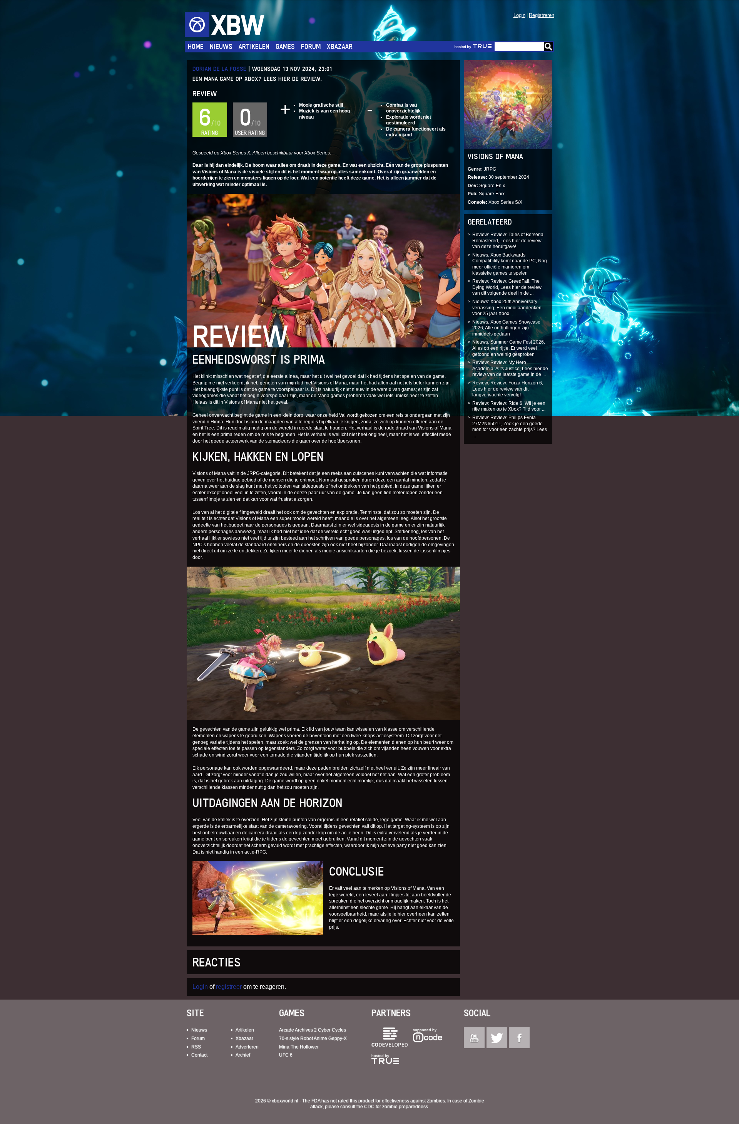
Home (196, 46)
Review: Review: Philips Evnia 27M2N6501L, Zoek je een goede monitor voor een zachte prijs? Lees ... (509, 426)
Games (285, 46)
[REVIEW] (323, 270)
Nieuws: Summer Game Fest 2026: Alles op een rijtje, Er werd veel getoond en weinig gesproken (508, 348)
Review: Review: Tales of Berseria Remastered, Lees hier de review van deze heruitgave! (507, 240)
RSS (196, 1047)
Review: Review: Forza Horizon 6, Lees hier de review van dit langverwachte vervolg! (507, 389)
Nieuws (221, 46)
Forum (311, 46)
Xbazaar (340, 46)
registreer (229, 986)
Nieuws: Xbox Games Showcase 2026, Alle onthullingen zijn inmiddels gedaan (506, 328)
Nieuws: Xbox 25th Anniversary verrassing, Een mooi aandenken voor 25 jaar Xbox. (507, 307)
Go (548, 46)
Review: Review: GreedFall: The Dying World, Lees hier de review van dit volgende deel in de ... (507, 287)
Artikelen (254, 46)
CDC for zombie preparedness (396, 1106)
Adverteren (247, 1047)
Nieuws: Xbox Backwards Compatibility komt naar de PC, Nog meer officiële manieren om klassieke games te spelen (509, 264)
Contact (199, 1055)
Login (519, 15)
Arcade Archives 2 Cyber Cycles (312, 1030)
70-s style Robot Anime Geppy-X (313, 1038)
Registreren (541, 15)
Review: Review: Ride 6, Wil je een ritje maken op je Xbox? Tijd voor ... (508, 406)
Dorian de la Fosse (219, 68)
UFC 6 (286, 1055)
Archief (243, 1055)
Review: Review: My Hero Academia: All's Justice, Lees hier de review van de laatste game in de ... (510, 368)
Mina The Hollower (299, 1047)
